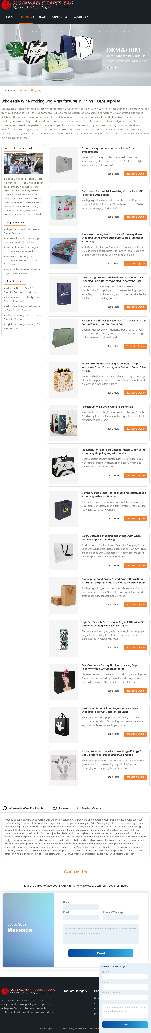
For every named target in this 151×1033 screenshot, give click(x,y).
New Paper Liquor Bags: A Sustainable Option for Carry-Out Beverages (20, 260)
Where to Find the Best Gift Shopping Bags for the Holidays (20, 290)
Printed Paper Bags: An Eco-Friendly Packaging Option (23, 317)
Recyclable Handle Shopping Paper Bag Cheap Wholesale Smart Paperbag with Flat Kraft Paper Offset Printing (114, 367)
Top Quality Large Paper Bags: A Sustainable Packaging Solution (21, 249)
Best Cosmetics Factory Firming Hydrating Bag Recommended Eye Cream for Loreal (109, 667)
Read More (113, 174)
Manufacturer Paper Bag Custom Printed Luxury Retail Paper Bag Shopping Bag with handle (113, 451)
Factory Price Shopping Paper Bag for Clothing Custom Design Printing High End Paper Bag (114, 322)
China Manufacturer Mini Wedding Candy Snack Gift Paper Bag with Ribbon (112, 193)
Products (26, 17)
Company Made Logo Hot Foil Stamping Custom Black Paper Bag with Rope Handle (114, 494)
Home (9, 17)
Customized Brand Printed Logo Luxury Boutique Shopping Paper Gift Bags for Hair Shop (110, 710)
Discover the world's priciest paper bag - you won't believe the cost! (22, 240)
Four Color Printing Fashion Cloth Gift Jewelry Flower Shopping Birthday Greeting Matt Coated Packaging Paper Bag (112, 238)
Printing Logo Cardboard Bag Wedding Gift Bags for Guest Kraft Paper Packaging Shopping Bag (112, 753)
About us (80, 17)
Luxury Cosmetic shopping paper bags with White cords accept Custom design (111, 538)
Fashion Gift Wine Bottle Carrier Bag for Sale (107, 407)
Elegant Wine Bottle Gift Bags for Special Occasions (21, 231)
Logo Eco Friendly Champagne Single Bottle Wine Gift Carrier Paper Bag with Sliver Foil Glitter (113, 624)
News (42, 17)
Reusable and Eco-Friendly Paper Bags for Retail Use (22, 299)
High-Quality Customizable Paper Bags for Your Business (22, 271)
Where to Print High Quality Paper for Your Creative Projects (22, 308)
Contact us (59, 17)
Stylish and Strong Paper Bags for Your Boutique (22, 326)
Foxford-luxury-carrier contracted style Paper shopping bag (109, 150)
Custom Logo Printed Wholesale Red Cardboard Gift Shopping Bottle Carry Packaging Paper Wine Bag (112, 279)
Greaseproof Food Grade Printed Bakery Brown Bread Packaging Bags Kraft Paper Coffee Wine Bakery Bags (113, 581)
